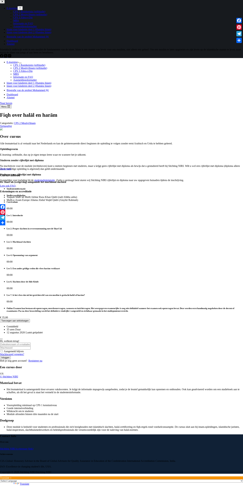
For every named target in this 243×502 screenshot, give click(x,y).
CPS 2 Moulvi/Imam (25, 123)
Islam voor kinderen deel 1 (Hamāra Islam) (29, 83)
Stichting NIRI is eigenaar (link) (16, 448)
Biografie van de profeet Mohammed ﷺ (28, 90)
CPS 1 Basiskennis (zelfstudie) (29, 65)
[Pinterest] (239, 27)
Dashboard (12, 94)
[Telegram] (239, 33)
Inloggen (5, 357)
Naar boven (6, 103)
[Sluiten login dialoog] (1, 338)
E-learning (12, 62)
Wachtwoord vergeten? (12, 354)
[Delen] (239, 40)
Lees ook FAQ (8, 185)
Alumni (11, 97)
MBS (16, 74)
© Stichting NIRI (9, 376)
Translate (24, 483)
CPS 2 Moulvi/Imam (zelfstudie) (30, 68)
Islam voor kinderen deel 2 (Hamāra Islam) (29, 85)
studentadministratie (44, 180)
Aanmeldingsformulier (25, 80)
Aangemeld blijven (14, 351)
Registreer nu (35, 360)
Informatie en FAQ (23, 77)
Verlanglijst (6, 126)
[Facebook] (239, 20)
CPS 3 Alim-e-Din (23, 71)
